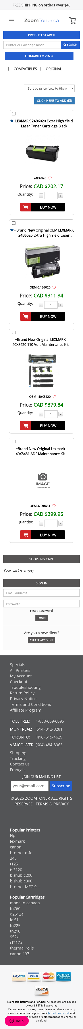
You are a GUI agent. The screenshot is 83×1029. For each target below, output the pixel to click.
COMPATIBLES (25, 68)
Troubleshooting (25, 687)
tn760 (15, 908)
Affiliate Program (25, 710)
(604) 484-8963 (49, 744)
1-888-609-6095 (50, 721)
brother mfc (21, 852)
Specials (17, 664)
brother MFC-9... (25, 886)
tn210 (15, 931)
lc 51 (14, 919)
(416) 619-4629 (49, 737)
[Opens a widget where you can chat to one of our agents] (16, 1021)
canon (15, 847)
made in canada (25, 902)
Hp (12, 835)
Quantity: (25, 194)
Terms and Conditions (30, 704)
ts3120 (16, 869)
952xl (15, 936)
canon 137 (19, 953)
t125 (14, 864)
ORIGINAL (53, 68)
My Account (21, 675)
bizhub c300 (21, 881)
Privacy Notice (23, 698)
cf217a (16, 942)
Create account (41, 640)
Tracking (18, 758)
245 (13, 858)
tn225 (15, 925)
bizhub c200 (21, 875)
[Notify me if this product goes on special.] (50, 177)
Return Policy (22, 692)
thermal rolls (22, 948)
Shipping (18, 752)
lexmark (17, 841)
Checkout (18, 681)
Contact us (20, 764)
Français (17, 769)
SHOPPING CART (41, 559)
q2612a (16, 914)
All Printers (20, 670)
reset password (41, 611)
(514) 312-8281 (49, 729)
